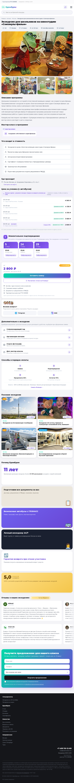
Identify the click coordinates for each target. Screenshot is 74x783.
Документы (6, 726)
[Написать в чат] (65, 7)
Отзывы (5, 711)
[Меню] (71, 7)
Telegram (21, 313)
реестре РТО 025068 (21, 293)
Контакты (5, 713)
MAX (55, 313)
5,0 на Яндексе (40, 597)
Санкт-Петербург (8, 742)
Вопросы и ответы (8, 724)
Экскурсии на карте (8, 702)
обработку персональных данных (34, 684)
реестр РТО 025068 (65, 757)
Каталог (9, 18)
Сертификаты (7, 715)
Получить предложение (37, 678)
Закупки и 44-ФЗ (8, 729)
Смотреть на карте (10, 184)
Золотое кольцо (7, 740)
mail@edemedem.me (65, 750)
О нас (4, 709)
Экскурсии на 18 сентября (10, 700)
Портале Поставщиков (23, 772)
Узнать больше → (37, 387)
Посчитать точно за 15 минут (38, 281)
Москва (14, 18)
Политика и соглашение (10, 731)
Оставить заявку (37, 275)
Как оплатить (6, 722)
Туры (4, 744)
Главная (3, 18)
